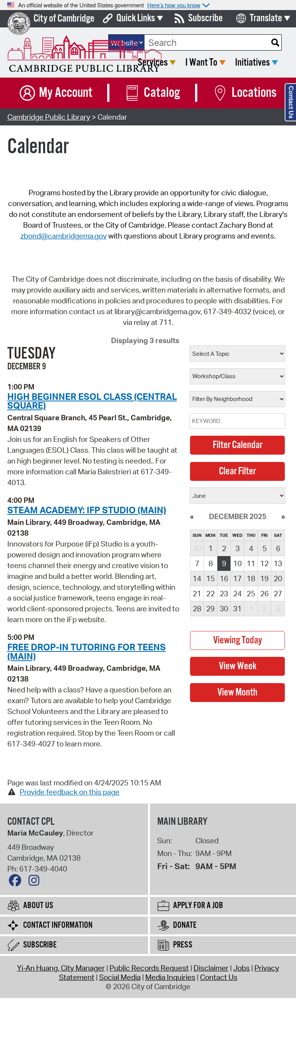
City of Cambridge (64, 18)
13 (278, 563)
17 (237, 578)
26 (264, 593)
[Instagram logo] (35, 882)
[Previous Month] (191, 516)
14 (197, 578)
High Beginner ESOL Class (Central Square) (92, 401)
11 (251, 563)
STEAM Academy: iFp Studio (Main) (86, 510)
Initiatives (252, 62)
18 (251, 578)
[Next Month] (283, 516)
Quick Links (135, 18)
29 (210, 608)
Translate (266, 18)
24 (237, 593)
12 (264, 563)
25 (251, 593)
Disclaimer (211, 968)
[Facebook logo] (17, 882)
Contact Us (218, 977)
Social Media (120, 977)
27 (278, 593)
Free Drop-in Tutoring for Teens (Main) (86, 651)
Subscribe (205, 18)
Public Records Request (149, 968)
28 (197, 608)
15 (210, 578)
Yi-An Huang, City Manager (61, 968)
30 (224, 608)
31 (237, 608)
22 (210, 593)
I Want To (201, 62)
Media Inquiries (170, 977)
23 (224, 593)
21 (197, 593)
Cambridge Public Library (48, 117)
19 (264, 578)
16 (224, 578)
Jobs (241, 968)
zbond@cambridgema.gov (63, 235)
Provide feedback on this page (69, 792)
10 (237, 563)
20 (278, 578)
